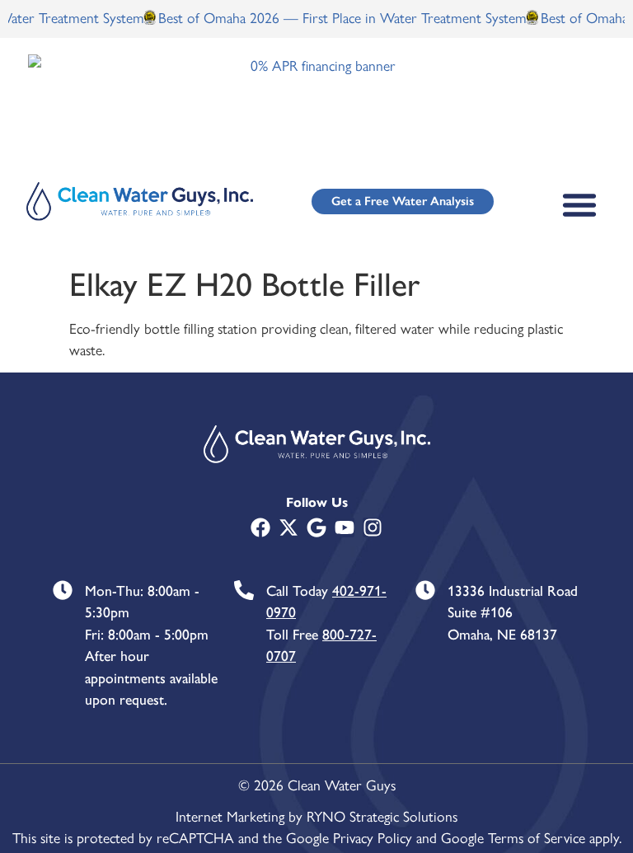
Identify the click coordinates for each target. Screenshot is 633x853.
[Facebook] (260, 527)
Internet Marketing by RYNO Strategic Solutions (316, 815)
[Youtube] (344, 527)
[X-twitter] (288, 527)
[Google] (316, 527)
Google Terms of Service (513, 837)
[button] (579, 204)
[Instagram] (372, 527)
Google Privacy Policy (349, 837)
